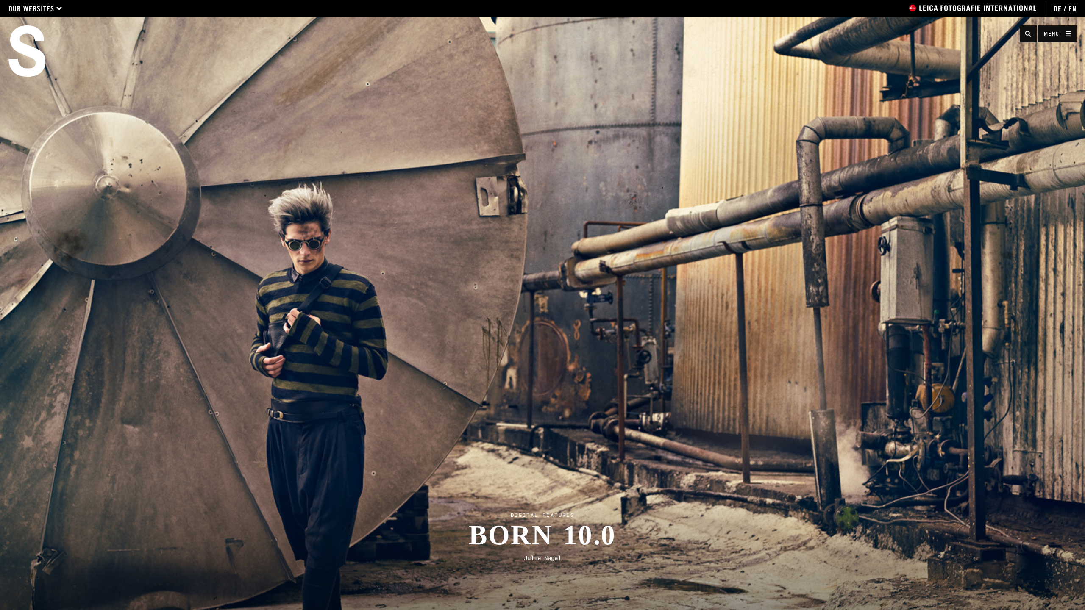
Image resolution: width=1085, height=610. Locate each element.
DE (1058, 8)
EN (1072, 8)
